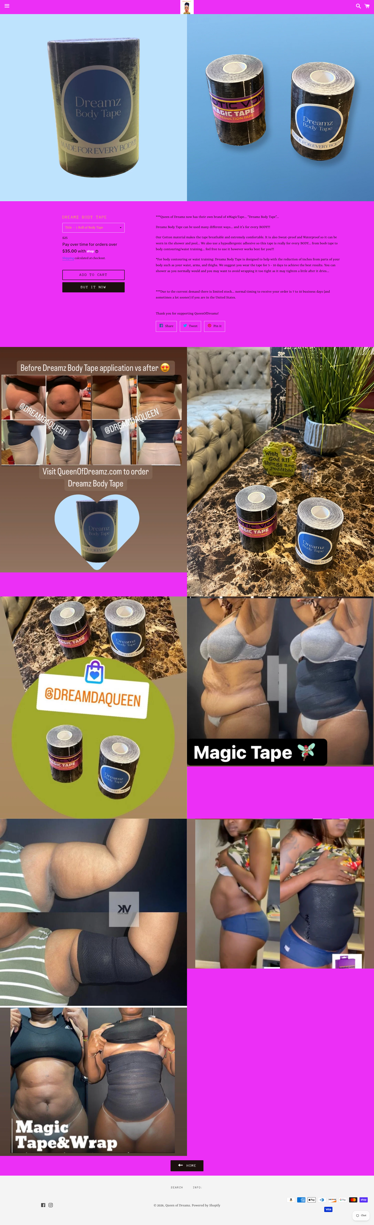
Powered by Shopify (206, 1205)
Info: (198, 1187)
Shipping (68, 258)
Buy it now (93, 287)
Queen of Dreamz (177, 1205)
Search (177, 1187)
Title (68, 228)
